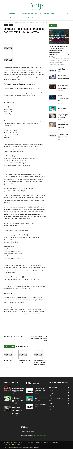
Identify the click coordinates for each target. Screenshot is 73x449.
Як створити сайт (13, 13)
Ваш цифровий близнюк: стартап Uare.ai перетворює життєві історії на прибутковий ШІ (17, 410)
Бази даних (38, 13)
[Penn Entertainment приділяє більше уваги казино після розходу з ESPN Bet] (7, 388)
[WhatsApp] (17, 39)
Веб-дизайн (46, 13)
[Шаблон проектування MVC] (29, 398)
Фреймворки (22, 18)
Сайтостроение (13, 18)
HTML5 (17, 22)
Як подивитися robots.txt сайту (13, 336)
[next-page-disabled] (7, 368)
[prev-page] (5, 368)
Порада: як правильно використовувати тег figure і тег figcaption (40, 362)
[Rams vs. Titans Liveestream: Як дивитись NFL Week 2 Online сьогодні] (52, 76)
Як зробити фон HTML (40, 404)
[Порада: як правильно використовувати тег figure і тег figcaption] (40, 354)
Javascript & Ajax (25, 13)
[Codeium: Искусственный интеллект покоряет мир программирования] (52, 97)
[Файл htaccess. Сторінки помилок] (52, 108)
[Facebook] (5, 39)
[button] (67, 14)
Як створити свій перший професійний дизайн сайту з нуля (38, 338)
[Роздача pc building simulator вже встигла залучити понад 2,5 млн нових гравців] (52, 86)
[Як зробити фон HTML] (29, 406)
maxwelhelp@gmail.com (39, 435)
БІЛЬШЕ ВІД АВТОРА (22, 346)
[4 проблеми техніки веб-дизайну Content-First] (29, 390)
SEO (32, 13)
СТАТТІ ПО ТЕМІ (9, 346)
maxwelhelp (52, 54)
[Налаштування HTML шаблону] (25, 354)
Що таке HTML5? (8, 360)
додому (5, 22)
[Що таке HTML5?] (10, 354)
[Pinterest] (13, 39)
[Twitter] (9, 39)
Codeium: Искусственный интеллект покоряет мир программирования (63, 98)
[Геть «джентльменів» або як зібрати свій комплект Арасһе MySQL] (52, 134)
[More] (22, 39)
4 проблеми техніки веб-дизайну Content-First (40, 390)
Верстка (53, 13)
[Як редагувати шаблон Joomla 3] (52, 69)
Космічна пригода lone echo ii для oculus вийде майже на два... (63, 116)
